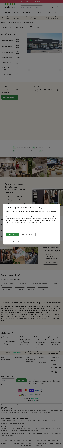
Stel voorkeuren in (28, 234)
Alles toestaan (12, 234)
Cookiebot (32, 241)
